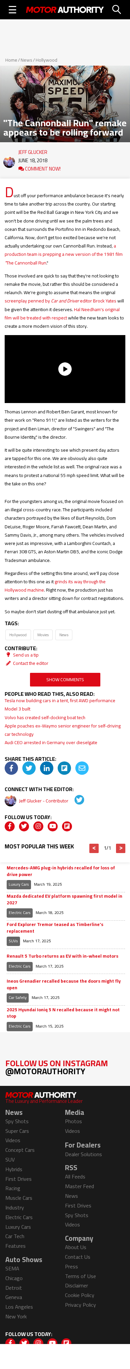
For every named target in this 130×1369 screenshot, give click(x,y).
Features (15, 1246)
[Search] (117, 9)
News (26, 60)
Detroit (13, 1288)
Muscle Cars (18, 1198)
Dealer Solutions (83, 1154)
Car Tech (14, 1236)
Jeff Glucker (32, 150)
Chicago (14, 1278)
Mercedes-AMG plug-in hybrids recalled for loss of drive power (61, 871)
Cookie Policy (79, 1295)
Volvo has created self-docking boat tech (45, 717)
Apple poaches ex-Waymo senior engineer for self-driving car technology (63, 729)
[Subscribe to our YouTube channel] (53, 826)
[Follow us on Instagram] (38, 826)
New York (16, 1316)
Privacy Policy (80, 1305)
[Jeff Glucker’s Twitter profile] (74, 800)
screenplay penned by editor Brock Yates (60, 300)
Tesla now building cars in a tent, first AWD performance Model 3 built (60, 704)
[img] (11, 768)
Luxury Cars (19, 884)
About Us (75, 1247)
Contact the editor (30, 663)
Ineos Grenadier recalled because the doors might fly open (64, 984)
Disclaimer (76, 1285)
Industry (14, 1207)
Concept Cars (20, 1150)
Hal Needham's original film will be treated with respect (62, 313)
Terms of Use (80, 1276)
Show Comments (65, 679)
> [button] (121, 848)
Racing (12, 1188)
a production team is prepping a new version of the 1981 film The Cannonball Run (64, 254)
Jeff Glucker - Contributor (44, 800)
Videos (12, 1140)
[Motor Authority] (65, 9)
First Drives (18, 1179)
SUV (10, 1159)
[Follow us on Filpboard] (67, 826)
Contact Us (77, 1257)
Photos (73, 1121)
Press (71, 1266)
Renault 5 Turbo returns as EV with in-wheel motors (62, 956)
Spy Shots (17, 1121)
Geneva (13, 1297)
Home (11, 60)
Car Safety (18, 997)
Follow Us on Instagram (56, 1067)
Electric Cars (20, 912)
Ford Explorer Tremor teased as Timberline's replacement (55, 927)
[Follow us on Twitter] (24, 826)
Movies (43, 634)
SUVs (13, 941)
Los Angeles (19, 1307)
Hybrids (13, 1169)
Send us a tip (25, 655)
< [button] (94, 848)
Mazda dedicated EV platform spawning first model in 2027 (64, 899)
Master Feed (79, 1186)
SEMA (12, 1268)
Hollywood (46, 60)
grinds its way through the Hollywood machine (55, 585)
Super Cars (17, 1131)
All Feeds (75, 1176)
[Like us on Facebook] (10, 826)
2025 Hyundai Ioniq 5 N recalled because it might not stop (63, 1013)
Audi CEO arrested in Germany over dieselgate (51, 742)
